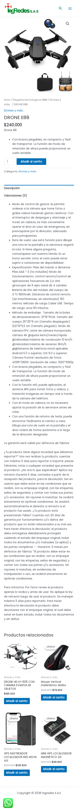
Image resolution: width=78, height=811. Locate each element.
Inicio (7, 99)
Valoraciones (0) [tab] (15, 195)
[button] (60, 8)
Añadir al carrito (31, 161)
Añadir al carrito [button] (17, 701)
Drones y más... (14, 110)
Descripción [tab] (12, 188)
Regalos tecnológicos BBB (30, 99)
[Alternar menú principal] (70, 8)
